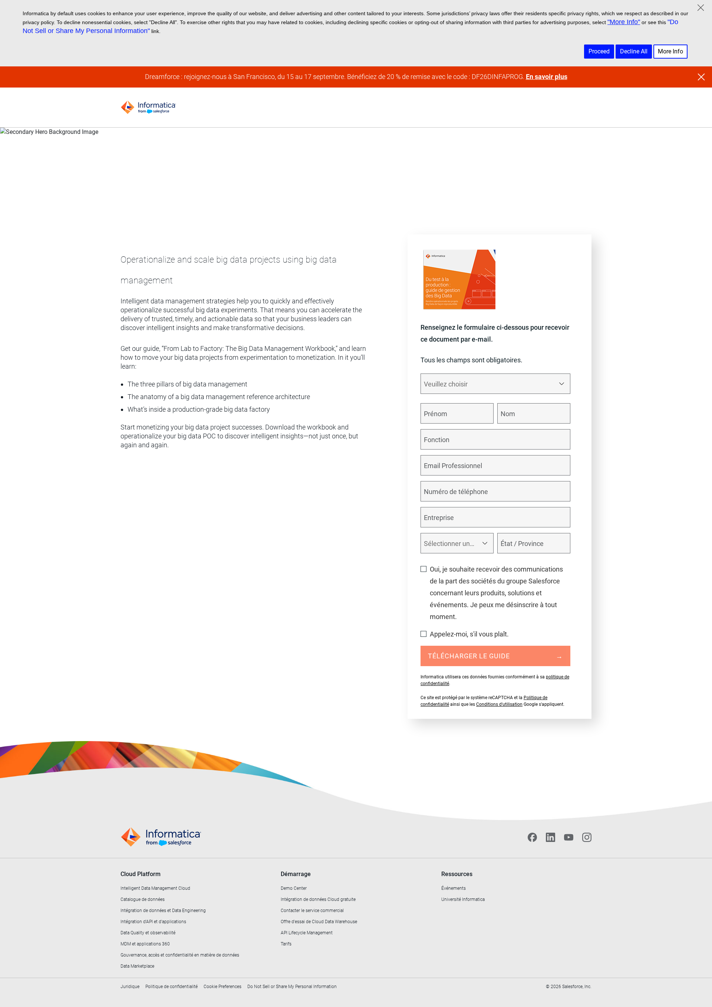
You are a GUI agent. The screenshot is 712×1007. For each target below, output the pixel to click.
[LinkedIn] (550, 837)
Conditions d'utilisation (499, 704)
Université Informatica (463, 899)
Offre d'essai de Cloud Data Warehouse (319, 921)
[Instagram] (586, 837)
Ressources (456, 874)
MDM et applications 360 (145, 944)
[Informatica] (148, 107)
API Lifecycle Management (307, 932)
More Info (670, 51)
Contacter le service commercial (312, 910)
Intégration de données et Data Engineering (163, 910)
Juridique (130, 986)
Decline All (633, 51)
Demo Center (294, 888)
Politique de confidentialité (171, 986)
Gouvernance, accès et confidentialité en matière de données (180, 955)
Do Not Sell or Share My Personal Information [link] (292, 986)
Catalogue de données (143, 899)
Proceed (599, 51)
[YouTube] (568, 837)
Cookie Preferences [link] (222, 986)
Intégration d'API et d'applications (153, 921)
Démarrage (296, 874)
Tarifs (286, 944)
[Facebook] (532, 837)
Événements (453, 888)
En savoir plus (546, 76)
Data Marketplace (137, 966)
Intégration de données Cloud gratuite (318, 899)
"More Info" (623, 22)
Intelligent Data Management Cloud (155, 888)
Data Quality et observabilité (148, 932)
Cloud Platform (141, 874)
